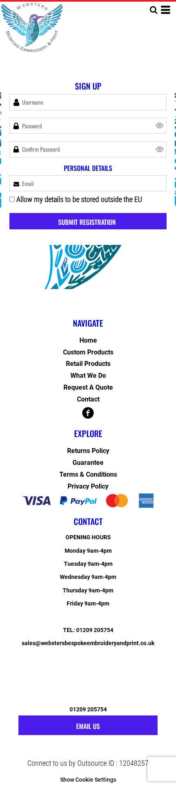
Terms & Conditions (88, 474)
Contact (88, 399)
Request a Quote (88, 387)
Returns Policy (88, 451)
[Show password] (159, 125)
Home (88, 340)
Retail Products (88, 364)
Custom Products (88, 352)
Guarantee (88, 462)
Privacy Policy (88, 486)
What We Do (88, 375)
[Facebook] (88, 413)
